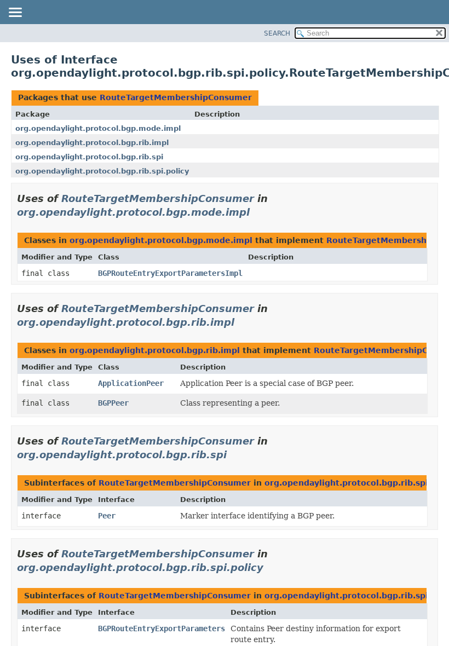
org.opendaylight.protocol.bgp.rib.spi (89, 157)
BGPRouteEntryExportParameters (161, 628)
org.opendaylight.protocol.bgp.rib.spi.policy (102, 171)
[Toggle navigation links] (14, 13)
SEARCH (277, 33)
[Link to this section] (257, 212)
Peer (107, 515)
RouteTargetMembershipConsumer (176, 97)
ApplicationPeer (131, 383)
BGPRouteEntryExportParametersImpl (170, 273)
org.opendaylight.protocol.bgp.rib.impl (92, 143)
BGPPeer (113, 403)
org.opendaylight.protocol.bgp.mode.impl (98, 128)
